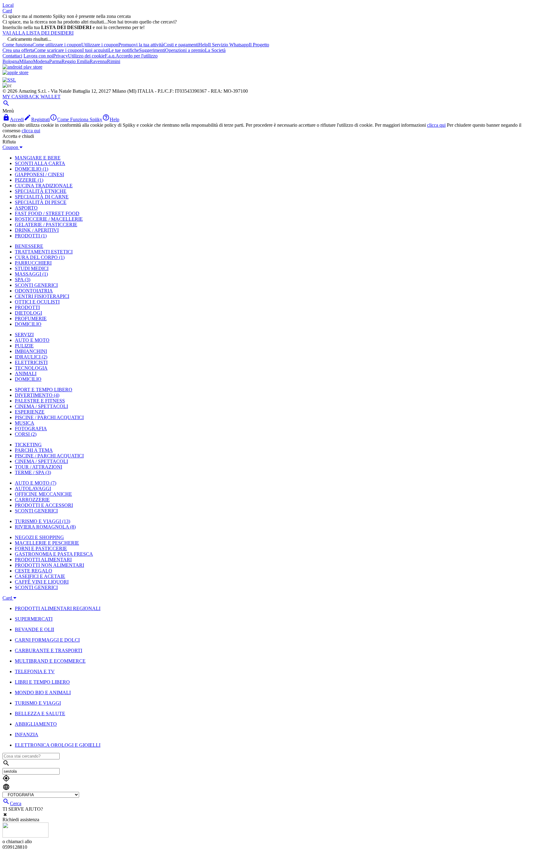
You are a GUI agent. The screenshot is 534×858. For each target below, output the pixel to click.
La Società (215, 50)
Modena (41, 61)
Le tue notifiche (123, 50)
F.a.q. (110, 55)
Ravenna (98, 61)
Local (8, 5)
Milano (26, 61)
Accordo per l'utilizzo (137, 55)
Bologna (10, 61)
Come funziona (17, 44)
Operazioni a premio (185, 50)
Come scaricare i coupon (58, 50)
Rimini (113, 61)
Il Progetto (259, 44)
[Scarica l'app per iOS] (15, 72)
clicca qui (436, 125)
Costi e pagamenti (180, 44)
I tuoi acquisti (95, 50)
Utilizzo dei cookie (86, 55)
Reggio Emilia (75, 61)
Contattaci (12, 55)
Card (7, 10)
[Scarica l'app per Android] (22, 67)
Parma (55, 61)
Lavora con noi (38, 55)
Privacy (60, 55)
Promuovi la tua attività (140, 44)
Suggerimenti (152, 50)
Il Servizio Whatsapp (228, 44)
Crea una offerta (18, 50)
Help (203, 44)
